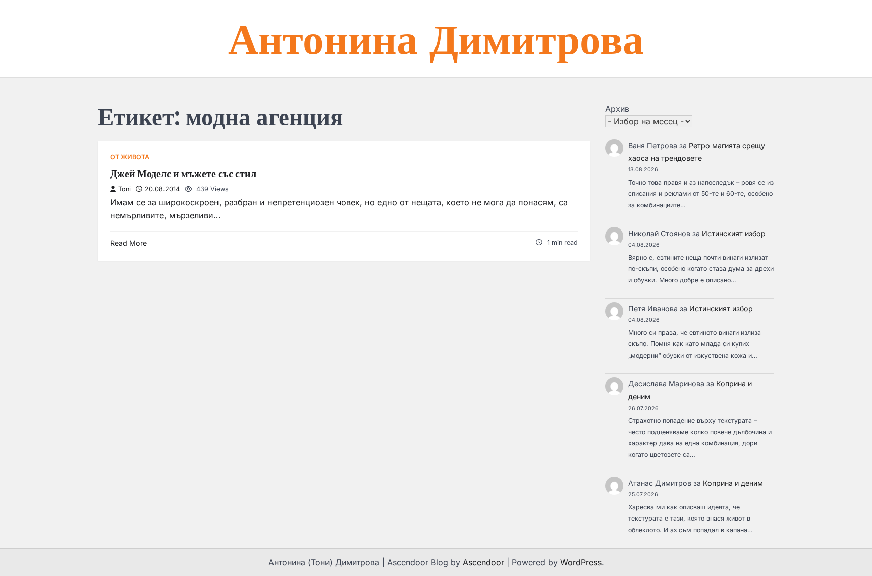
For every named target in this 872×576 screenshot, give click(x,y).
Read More (128, 243)
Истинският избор (734, 233)
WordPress (581, 562)
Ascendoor (483, 562)
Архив (617, 109)
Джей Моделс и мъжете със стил (183, 173)
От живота (129, 157)
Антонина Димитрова (436, 38)
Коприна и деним (733, 483)
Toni (124, 189)
